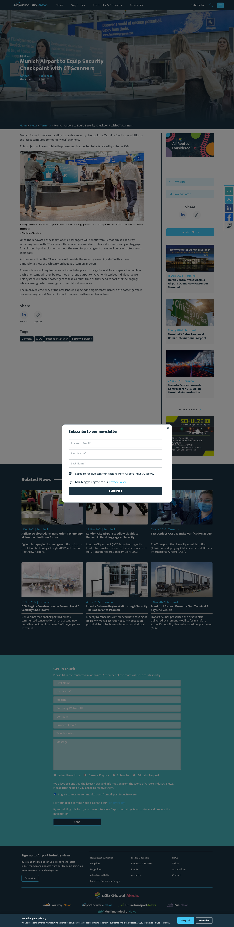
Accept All (186, 920)
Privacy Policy (117, 482)
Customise (204, 920)
